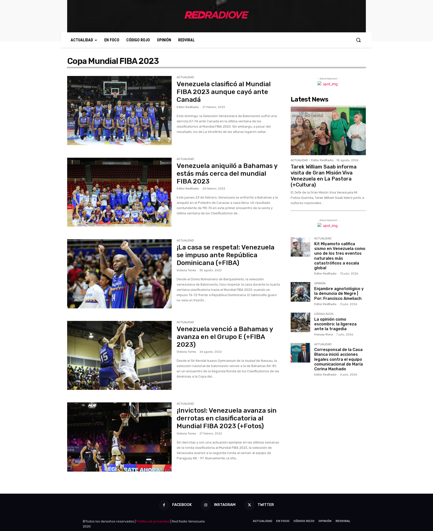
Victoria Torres (186, 270)
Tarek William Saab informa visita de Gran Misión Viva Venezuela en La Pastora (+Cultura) (324, 176)
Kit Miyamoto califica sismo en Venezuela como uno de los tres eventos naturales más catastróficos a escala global (339, 255)
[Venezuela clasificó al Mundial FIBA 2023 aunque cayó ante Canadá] (119, 110)
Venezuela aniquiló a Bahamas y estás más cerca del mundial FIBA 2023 (227, 173)
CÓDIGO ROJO (324, 314)
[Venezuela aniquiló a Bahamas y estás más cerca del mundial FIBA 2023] (119, 192)
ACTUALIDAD (185, 77)
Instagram (225, 504)
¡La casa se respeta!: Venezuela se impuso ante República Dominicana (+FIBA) (225, 255)
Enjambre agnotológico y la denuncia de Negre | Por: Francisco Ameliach (339, 293)
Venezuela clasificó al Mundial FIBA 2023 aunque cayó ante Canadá (224, 92)
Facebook (182, 504)
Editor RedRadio (188, 107)
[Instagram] (205, 505)
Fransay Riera (323, 334)
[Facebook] (164, 505)
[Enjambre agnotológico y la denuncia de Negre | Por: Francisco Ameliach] (300, 292)
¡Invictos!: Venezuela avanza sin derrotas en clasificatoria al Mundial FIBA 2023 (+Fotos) (227, 418)
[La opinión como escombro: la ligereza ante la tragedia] (300, 322)
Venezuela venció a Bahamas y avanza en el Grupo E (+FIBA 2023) (225, 336)
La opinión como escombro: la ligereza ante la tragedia (335, 324)
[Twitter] (249, 505)
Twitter (266, 504)
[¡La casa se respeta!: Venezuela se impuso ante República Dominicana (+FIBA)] (119, 273)
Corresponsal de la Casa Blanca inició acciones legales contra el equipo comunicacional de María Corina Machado (338, 359)
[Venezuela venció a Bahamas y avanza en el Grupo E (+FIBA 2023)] (119, 355)
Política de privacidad (153, 521)
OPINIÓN (320, 283)
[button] (358, 39)
